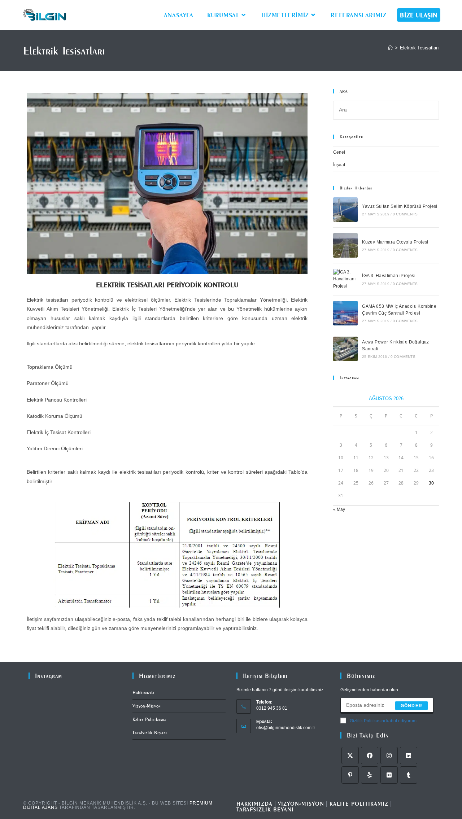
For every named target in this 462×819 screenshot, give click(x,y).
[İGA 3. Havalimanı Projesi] (345, 279)
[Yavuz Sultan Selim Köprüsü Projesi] (345, 209)
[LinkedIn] (408, 755)
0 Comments (405, 214)
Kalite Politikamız (149, 719)
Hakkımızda (143, 692)
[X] (350, 755)
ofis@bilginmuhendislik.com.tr (285, 727)
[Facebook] (369, 755)
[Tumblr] (408, 775)
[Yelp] (369, 775)
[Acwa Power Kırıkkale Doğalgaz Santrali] (345, 349)
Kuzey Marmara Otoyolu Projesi (395, 242)
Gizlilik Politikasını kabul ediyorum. (384, 720)
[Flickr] (389, 775)
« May (339, 509)
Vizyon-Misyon (146, 706)
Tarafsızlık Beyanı (149, 732)
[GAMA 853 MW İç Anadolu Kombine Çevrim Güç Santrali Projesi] (345, 313)
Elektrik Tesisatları (419, 48)
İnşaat (339, 164)
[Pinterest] (350, 775)
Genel (339, 152)
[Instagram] (389, 755)
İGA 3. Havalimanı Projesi (388, 275)
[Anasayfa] (390, 48)
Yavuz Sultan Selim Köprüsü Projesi (399, 206)
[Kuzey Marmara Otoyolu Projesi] (345, 245)
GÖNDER (411, 705)
